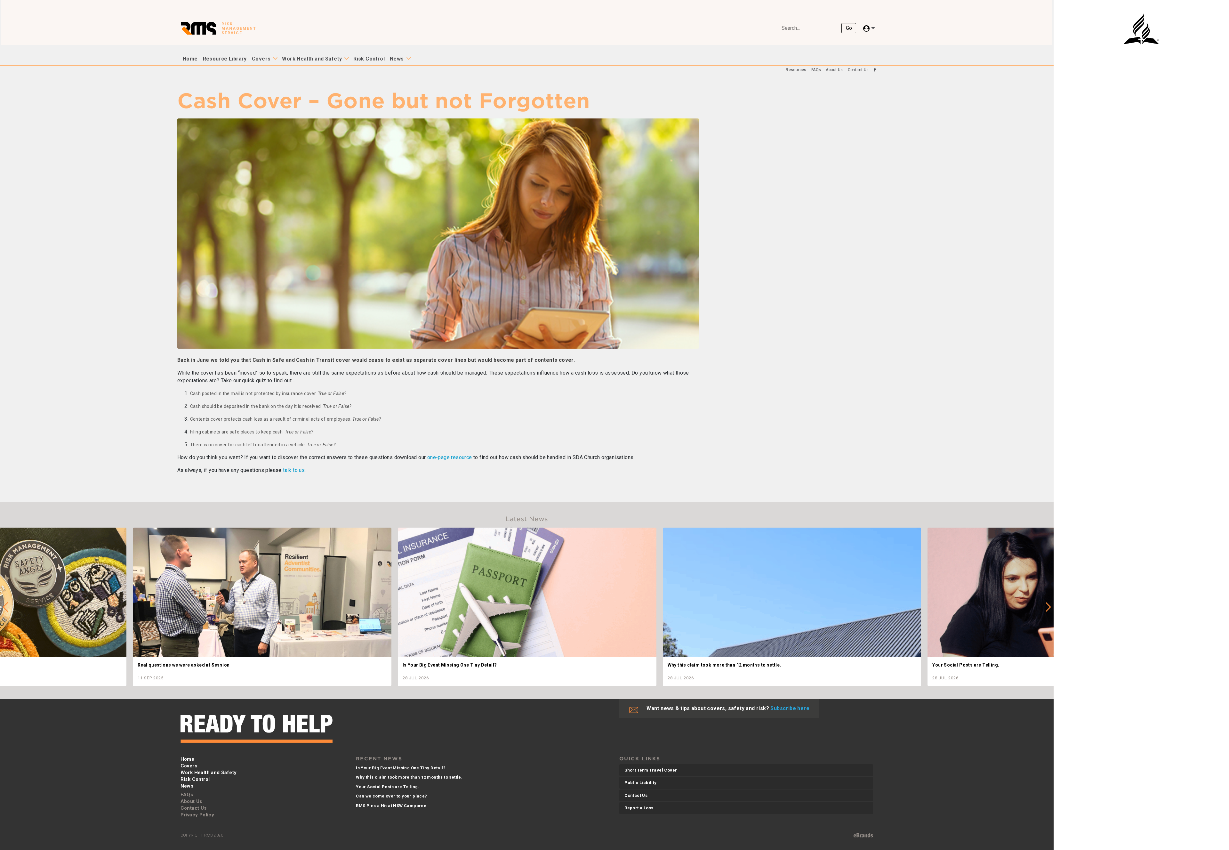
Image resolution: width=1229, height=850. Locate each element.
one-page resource (449, 457)
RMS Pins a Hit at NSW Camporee (391, 805)
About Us (834, 70)
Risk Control (369, 59)
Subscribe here (789, 708)
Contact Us (858, 70)
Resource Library (225, 59)
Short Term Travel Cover (650, 770)
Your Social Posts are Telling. (387, 786)
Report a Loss (638, 807)
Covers (261, 59)
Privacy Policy (197, 815)
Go (849, 28)
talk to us (294, 470)
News (397, 59)
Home (190, 59)
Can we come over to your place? (391, 796)
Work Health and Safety (312, 59)
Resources (796, 70)
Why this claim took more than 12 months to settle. (409, 777)
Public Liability (640, 782)
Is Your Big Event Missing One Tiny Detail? (401, 767)
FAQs (816, 70)
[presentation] (5, 607)
